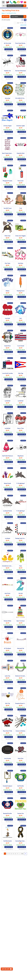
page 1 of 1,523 (20, 22)
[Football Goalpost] (7, 777)
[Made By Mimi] (20, 144)
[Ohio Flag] (20, 364)
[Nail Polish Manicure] (7, 447)
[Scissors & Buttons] (20, 722)
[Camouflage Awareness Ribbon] (20, 832)
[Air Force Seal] (7, 34)
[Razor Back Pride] (7, 722)
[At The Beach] (7, 639)
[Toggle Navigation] (3, 2)
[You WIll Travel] (7, 199)
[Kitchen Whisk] (7, 612)
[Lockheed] (7, 529)
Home (3, 13)
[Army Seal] (7, 89)
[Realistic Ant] (7, 62)
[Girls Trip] (7, 694)
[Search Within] (24, 16)
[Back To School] (20, 612)
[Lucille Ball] (7, 392)
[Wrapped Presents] (7, 172)
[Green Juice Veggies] (20, 227)
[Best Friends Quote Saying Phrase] (7, 144)
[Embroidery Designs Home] (7, 2)
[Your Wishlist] (21, 2)
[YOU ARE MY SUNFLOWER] (20, 89)
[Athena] (7, 282)
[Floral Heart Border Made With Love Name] (20, 34)
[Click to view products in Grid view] (25, 20)
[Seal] (20, 309)
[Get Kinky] (20, 254)
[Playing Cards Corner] (20, 529)
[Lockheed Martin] (7, 502)
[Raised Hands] (7, 474)
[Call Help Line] (11, 2)
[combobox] (15, 5)
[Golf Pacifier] (20, 777)
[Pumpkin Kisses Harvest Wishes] (20, 694)
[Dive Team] (7, 254)
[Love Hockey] (7, 749)
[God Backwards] (7, 832)
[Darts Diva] (20, 749)
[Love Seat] (7, 309)
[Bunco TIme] (20, 419)
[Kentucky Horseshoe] (20, 667)
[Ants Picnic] (7, 584)
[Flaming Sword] (20, 282)
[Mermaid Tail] (20, 639)
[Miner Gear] (7, 227)
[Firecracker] (20, 172)
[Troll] (20, 199)
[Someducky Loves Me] (7, 557)
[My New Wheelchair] (20, 62)
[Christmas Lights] (20, 117)
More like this (9, 51)
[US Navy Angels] (7, 117)
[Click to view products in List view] (22, 20)
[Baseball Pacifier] (7, 804)
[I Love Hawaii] (20, 337)
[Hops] (20, 557)
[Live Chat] (14, 2)
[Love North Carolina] (7, 364)
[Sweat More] (7, 337)
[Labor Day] (7, 667)
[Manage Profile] (18, 2)
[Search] (24, 5)
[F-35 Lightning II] (20, 474)
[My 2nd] (20, 584)
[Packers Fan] (20, 804)
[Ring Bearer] (20, 447)
